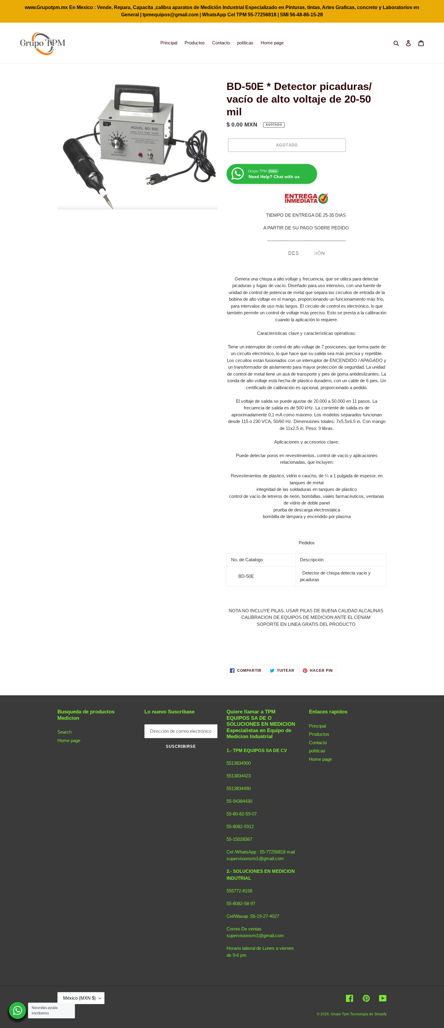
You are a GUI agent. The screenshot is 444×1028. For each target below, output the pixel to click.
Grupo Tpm (340, 1014)
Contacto (318, 742)
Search (64, 732)
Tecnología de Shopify (368, 1014)
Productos (319, 734)
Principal (317, 726)
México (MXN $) (79, 998)
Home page (68, 740)
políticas (317, 750)
